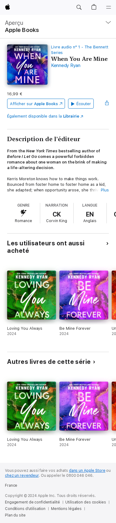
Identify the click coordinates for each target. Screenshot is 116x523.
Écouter (83, 103)
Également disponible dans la (43, 116)
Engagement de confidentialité (32, 502)
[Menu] (108, 7)
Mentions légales (66, 509)
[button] (78, 7)
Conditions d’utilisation (25, 509)
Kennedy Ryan (65, 65)
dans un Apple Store (87, 470)
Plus (105, 190)
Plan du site (15, 515)
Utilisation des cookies (85, 502)
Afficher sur (34, 103)
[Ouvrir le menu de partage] (107, 103)
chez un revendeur (22, 475)
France (11, 485)
